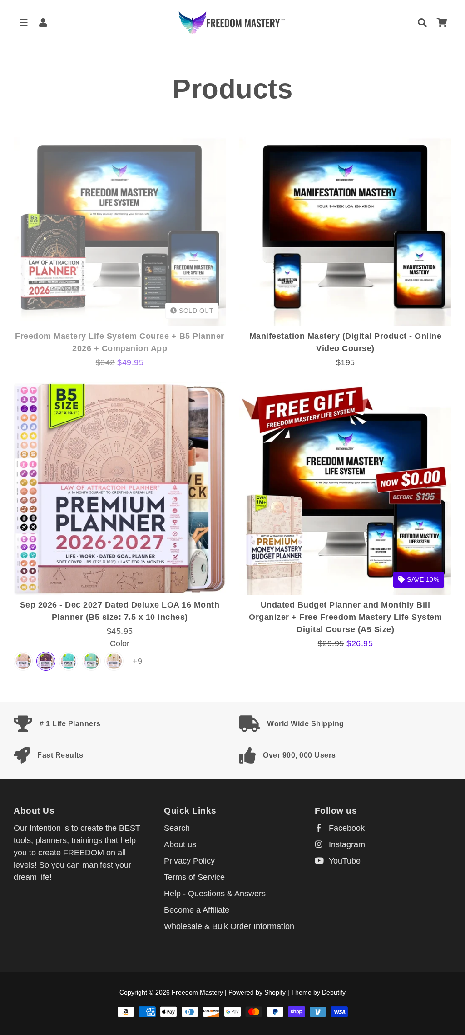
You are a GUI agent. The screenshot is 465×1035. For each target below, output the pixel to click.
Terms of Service (194, 877)
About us (180, 844)
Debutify (334, 992)
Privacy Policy (189, 860)
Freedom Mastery (197, 992)
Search (177, 828)
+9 (137, 661)
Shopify (275, 992)
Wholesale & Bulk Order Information (229, 926)
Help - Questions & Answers (215, 893)
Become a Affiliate (196, 909)
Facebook (345, 828)
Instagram (345, 844)
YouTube (343, 860)
